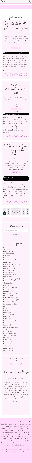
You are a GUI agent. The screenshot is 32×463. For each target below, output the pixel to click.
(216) (10, 293)
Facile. (13, 100)
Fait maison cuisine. (14, 102)
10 (20, 213)
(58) (9, 335)
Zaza (16, 399)
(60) (7, 331)
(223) (8, 289)
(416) (10, 266)
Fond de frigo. (12, 159)
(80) (11, 327)
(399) (9, 268)
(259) (9, 281)
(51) (7, 346)
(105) (9, 312)
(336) (9, 274)
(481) (7, 258)
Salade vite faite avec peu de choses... (16, 150)
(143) (11, 300)
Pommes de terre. (14, 163)
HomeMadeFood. (16, 45)
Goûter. (17, 97)
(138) (9, 302)
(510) (8, 256)
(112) (8, 310)
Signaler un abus (16, 451)
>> (27, 213)
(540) (9, 251)
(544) (7, 249)
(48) (9, 350)
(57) (7, 339)
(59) (11, 333)
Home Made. (24, 102)
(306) (7, 277)
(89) (10, 321)
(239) (10, 287)
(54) (7, 342)
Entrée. (21, 167)
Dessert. (7, 36)
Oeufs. (20, 161)
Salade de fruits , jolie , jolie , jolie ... (16, 28)
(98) (8, 314)
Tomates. (24, 161)
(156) (10, 298)
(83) (7, 325)
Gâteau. (12, 97)
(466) (8, 262)
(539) (9, 253)
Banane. (6, 38)
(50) (8, 348)
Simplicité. (8, 100)
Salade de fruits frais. (16, 36)
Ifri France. (15, 38)
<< (4, 209)
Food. (26, 38)
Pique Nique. (22, 169)
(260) (11, 279)
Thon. (6, 163)
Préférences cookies (24, 453)
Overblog (23, 445)
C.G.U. (23, 451)
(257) (8, 283)
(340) (8, 272)
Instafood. (14, 40)
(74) (7, 329)
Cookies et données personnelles (10, 453)
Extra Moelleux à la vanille (16, 89)
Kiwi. (10, 38)
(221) (8, 291)
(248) (7, 285)
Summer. (21, 38)
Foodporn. (8, 40)
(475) (10, 260)
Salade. (6, 159)
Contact (8, 451)
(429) (11, 264)
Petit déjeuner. (24, 97)
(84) (7, 323)
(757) (6, 247)
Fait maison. (21, 40)
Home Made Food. (10, 104)
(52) (7, 344)
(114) (6, 306)
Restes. (19, 159)
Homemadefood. (14, 167)
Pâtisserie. (6, 97)
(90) (7, 319)
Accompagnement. (12, 169)
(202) (8, 295)
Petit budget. (13, 161)
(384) (8, 270)
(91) (8, 316)
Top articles (26, 449)
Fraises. (24, 36)
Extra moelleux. (20, 100)
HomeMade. (20, 43)
